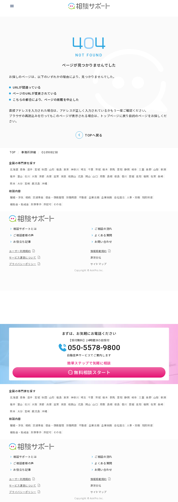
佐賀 (153, 176)
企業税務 (106, 197)
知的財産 (147, 197)
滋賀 (56, 176)
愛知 (119, 169)
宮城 (37, 169)
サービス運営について (22, 257)
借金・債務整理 (54, 197)
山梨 (156, 169)
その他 (58, 204)
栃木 (105, 169)
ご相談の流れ (103, 229)
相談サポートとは (25, 229)
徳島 (117, 176)
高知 (138, 176)
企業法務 (94, 197)
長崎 (160, 176)
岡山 (88, 176)
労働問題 (71, 197)
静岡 (127, 169)
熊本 (12, 183)
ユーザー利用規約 (20, 251)
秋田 (44, 169)
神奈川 (75, 169)
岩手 (30, 169)
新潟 (163, 169)
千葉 (90, 169)
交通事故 (38, 197)
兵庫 (49, 176)
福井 (12, 176)
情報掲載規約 (98, 251)
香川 (124, 176)
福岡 (146, 176)
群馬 (112, 169)
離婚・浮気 (16, 197)
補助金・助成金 (19, 204)
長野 (148, 169)
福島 (59, 169)
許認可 (48, 204)
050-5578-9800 (94, 347)
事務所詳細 (28, 152)
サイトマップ (98, 264)
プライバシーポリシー (22, 264)
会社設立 (119, 197)
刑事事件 (36, 204)
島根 (109, 176)
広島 (80, 176)
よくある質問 (103, 235)
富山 (20, 176)
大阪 (34, 176)
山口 (95, 176)
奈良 (63, 176)
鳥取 (102, 176)
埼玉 (83, 169)
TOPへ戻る (93, 135)
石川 (27, 176)
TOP (13, 152)
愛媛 (131, 176)
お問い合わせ (103, 241)
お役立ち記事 (22, 241)
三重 (141, 169)
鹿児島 (36, 183)
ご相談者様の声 (23, 235)
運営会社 (95, 257)
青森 (22, 169)
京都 (41, 176)
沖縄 (44, 183)
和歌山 (72, 176)
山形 (51, 169)
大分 (20, 183)
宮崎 (27, 183)
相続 (28, 197)
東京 (66, 169)
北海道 (14, 169)
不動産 (83, 197)
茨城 (98, 169)
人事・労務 (133, 197)
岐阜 (134, 169)
